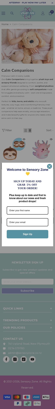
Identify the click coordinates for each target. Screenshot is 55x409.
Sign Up (27, 234)
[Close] (49, 166)
